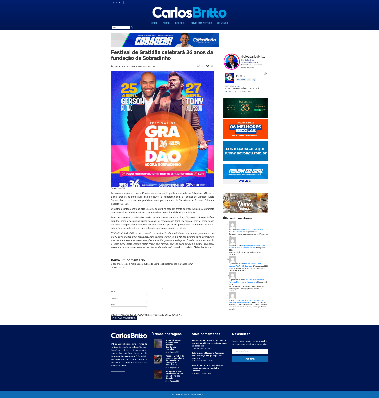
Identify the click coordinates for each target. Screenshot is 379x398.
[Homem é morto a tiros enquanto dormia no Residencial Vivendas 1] (158, 343)
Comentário (117, 268)
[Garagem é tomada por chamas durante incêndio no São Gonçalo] (158, 374)
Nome (114, 292)
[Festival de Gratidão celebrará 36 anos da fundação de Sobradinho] (203, 66)
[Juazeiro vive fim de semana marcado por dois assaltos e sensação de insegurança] (158, 359)
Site (113, 305)
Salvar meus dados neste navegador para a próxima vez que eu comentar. (146, 315)
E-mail (114, 298)
